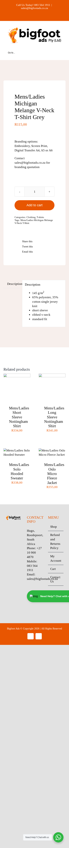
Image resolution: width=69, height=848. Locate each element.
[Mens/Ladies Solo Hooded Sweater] (16, 450)
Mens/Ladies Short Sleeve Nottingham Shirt (19, 417)
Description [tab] (13, 284)
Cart (53, 569)
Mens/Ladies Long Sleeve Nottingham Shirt (54, 417)
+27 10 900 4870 (34, 552)
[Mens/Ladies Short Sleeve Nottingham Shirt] (16, 375)
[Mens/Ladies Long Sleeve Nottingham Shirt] (52, 375)
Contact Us (55, 579)
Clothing (31, 217)
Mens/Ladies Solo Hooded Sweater (19, 471)
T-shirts (40, 217)
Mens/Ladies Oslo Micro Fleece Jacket (54, 473)
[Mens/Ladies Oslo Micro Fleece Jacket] (52, 450)
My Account (55, 558)
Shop (53, 526)
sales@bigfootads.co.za (34, 8)
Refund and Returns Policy (55, 541)
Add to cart (34, 205)
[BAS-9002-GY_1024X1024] (34, 72)
